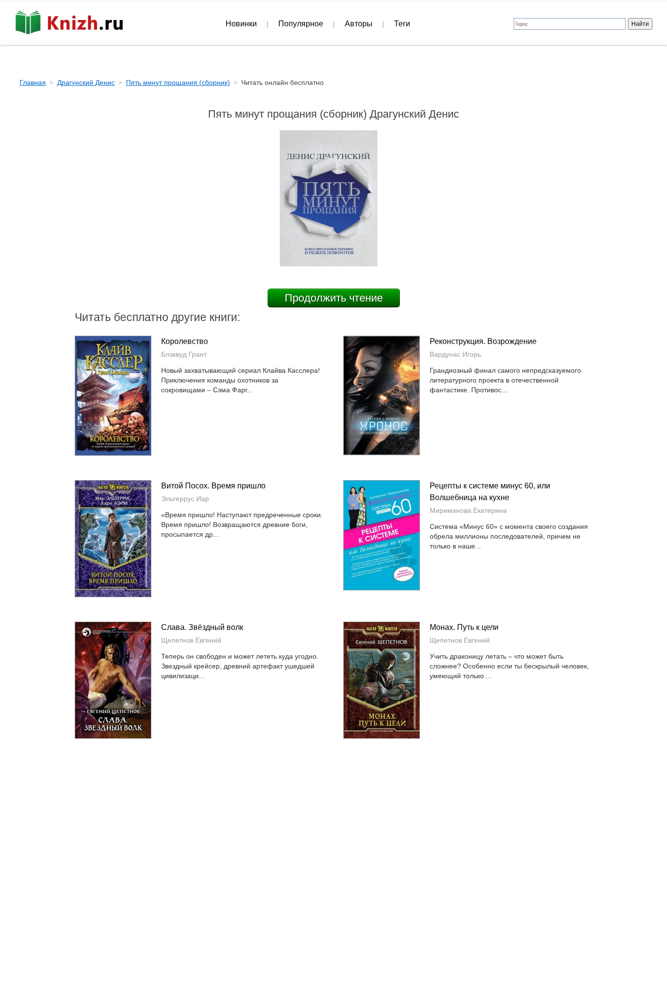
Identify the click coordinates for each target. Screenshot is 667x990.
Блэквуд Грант (184, 354)
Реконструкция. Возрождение (483, 341)
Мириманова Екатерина (468, 510)
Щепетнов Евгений (191, 640)
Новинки (241, 24)
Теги (402, 24)
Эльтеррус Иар (185, 499)
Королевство (184, 341)
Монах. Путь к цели (464, 627)
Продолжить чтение (334, 298)
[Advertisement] (250, 846)
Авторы (359, 24)
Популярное (300, 24)
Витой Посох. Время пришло (213, 486)
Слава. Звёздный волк (202, 627)
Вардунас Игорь (455, 354)
